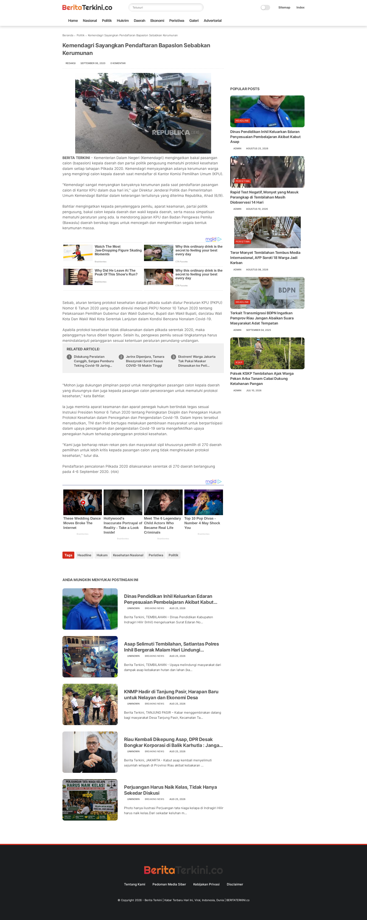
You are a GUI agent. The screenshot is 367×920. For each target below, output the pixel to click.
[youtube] (302, 21)
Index (300, 7)
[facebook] (268, 21)
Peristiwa (176, 20)
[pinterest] (91, 566)
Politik (107, 20)
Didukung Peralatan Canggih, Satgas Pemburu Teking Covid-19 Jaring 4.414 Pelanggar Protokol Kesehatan (94, 361)
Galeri (194, 20)
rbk (114, 472)
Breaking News (154, 608)
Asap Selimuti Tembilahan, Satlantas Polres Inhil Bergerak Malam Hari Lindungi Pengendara (171, 647)
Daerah (139, 20)
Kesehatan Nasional (128, 555)
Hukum (102, 555)
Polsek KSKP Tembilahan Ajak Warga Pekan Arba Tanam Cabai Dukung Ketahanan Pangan (262, 379)
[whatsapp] (282, 21)
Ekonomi (157, 20)
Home (73, 20)
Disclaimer (235, 884)
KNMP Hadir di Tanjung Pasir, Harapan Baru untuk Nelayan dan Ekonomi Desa (171, 694)
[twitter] (275, 21)
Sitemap (284, 7)
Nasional (90, 20)
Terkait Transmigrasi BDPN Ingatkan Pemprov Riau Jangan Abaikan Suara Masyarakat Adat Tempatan (262, 318)
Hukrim (123, 20)
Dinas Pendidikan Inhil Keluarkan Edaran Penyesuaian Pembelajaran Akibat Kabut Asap (169, 599)
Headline (84, 555)
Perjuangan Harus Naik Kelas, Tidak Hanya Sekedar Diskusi (170, 790)
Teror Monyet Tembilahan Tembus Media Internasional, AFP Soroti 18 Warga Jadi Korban (265, 258)
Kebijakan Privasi (206, 884)
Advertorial (213, 20)
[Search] (199, 7)
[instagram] (295, 21)
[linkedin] (100, 566)
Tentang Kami (134, 884)
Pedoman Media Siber (169, 884)
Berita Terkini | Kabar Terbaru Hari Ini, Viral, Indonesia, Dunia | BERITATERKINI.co (197, 900)
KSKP (239, 362)
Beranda (67, 35)
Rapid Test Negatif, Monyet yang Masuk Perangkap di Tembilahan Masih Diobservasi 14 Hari (264, 197)
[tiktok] (288, 21)
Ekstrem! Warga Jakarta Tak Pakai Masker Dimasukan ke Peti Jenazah (197, 361)
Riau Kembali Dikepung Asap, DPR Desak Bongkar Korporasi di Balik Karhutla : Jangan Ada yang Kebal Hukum (173, 742)
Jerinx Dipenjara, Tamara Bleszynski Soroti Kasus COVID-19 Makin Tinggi (145, 361)
